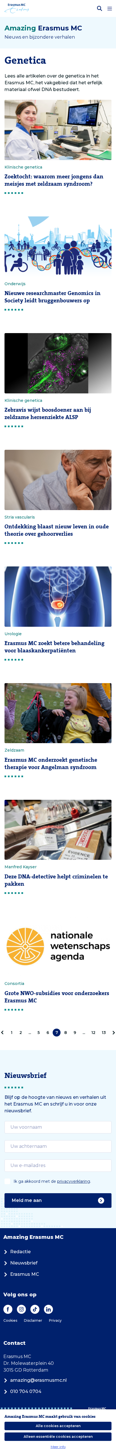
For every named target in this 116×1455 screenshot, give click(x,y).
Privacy (55, 1320)
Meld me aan (27, 1200)
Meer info (58, 1447)
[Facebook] (7, 1309)
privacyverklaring (73, 1181)
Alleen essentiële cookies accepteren (58, 1436)
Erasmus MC (24, 1274)
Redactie (20, 1251)
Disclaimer (33, 1320)
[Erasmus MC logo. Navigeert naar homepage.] (17, 8)
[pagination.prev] (3, 1033)
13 (104, 1032)
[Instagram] (21, 1309)
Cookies (10, 1320)
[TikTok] (34, 1309)
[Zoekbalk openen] (99, 8)
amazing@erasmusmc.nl (38, 1380)
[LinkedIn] (48, 1309)
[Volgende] (113, 1033)
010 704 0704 (25, 1391)
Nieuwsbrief (23, 1263)
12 (93, 1032)
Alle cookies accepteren (58, 1426)
